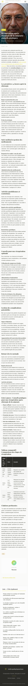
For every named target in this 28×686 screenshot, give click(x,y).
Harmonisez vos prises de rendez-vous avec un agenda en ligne (13, 621)
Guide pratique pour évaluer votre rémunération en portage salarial (11, 656)
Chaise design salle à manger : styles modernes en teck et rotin (12, 626)
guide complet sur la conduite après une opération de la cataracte (13, 64)
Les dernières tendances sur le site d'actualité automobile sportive (14, 603)
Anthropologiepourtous (15, 669)
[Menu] (25, 1)
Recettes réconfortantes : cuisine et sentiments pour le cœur (11, 608)
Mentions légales (11, 678)
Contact (18, 678)
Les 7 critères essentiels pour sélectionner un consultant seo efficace (13, 612)
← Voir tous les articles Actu (8, 577)
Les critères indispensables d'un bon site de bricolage (13, 630)
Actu (3, 29)
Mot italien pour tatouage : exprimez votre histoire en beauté (13, 647)
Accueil (2, 46)
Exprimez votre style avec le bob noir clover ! (13, 634)
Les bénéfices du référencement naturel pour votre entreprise (13, 599)
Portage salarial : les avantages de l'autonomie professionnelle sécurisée (14, 594)
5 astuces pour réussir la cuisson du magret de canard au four (13, 617)
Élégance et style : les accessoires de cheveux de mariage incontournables (13, 642)
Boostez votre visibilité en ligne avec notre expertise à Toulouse (13, 638)
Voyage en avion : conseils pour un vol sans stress (13, 651)
